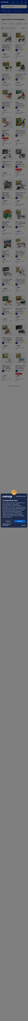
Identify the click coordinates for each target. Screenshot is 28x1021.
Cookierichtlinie (5, 525)
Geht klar (20, 521)
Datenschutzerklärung (6, 523)
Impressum (23, 525)
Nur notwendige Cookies (21, 496)
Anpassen (8, 521)
